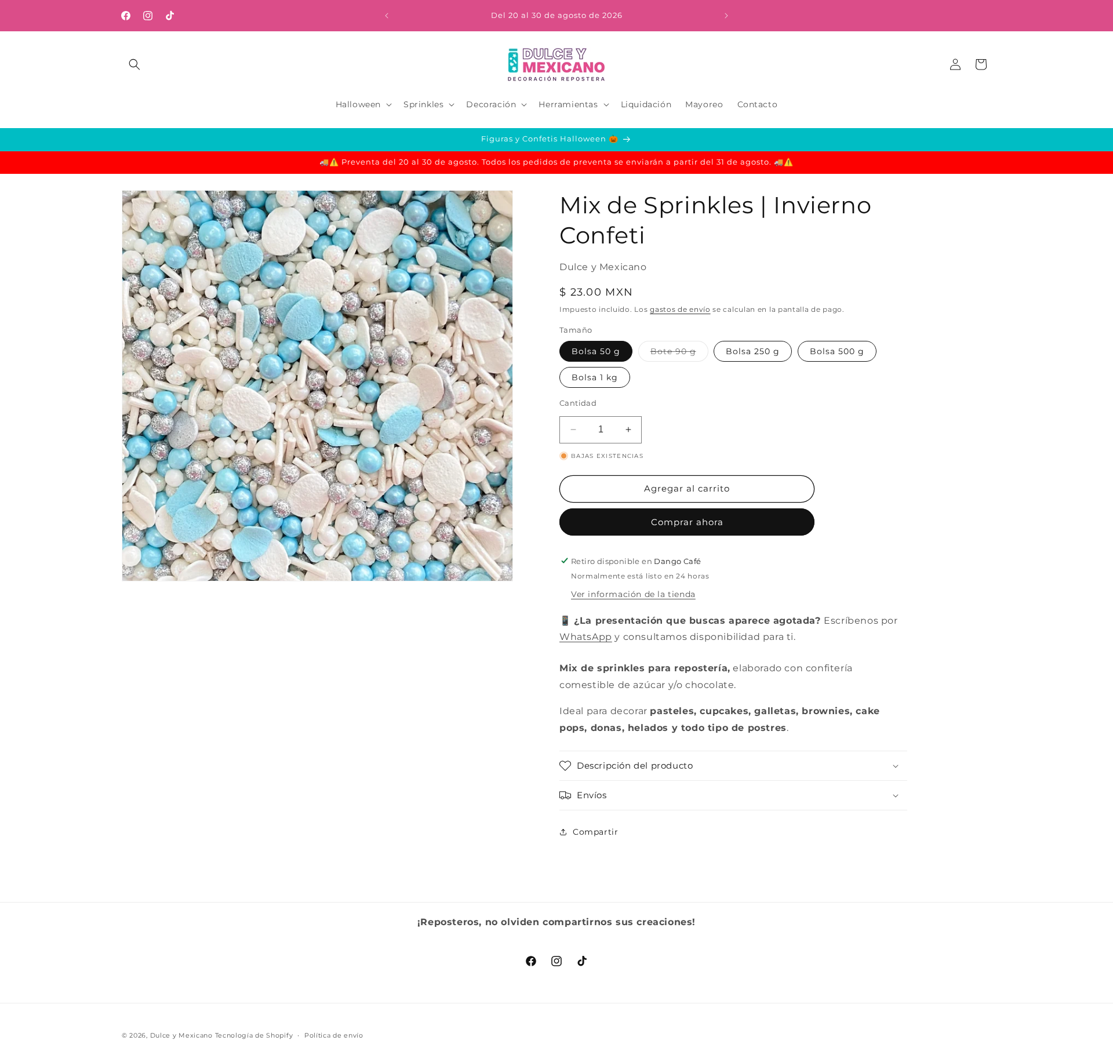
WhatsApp (585, 636)
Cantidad (577, 403)
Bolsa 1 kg (595, 377)
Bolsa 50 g (596, 351)
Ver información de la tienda (633, 593)
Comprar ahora (687, 521)
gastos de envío (680, 309)
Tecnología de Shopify (254, 1035)
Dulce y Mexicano (181, 1035)
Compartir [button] (595, 831)
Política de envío (333, 1035)
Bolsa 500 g (837, 351)
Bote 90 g (679, 353)
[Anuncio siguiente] (726, 16)
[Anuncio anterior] (386, 16)
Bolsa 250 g (753, 351)
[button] (134, 64)
